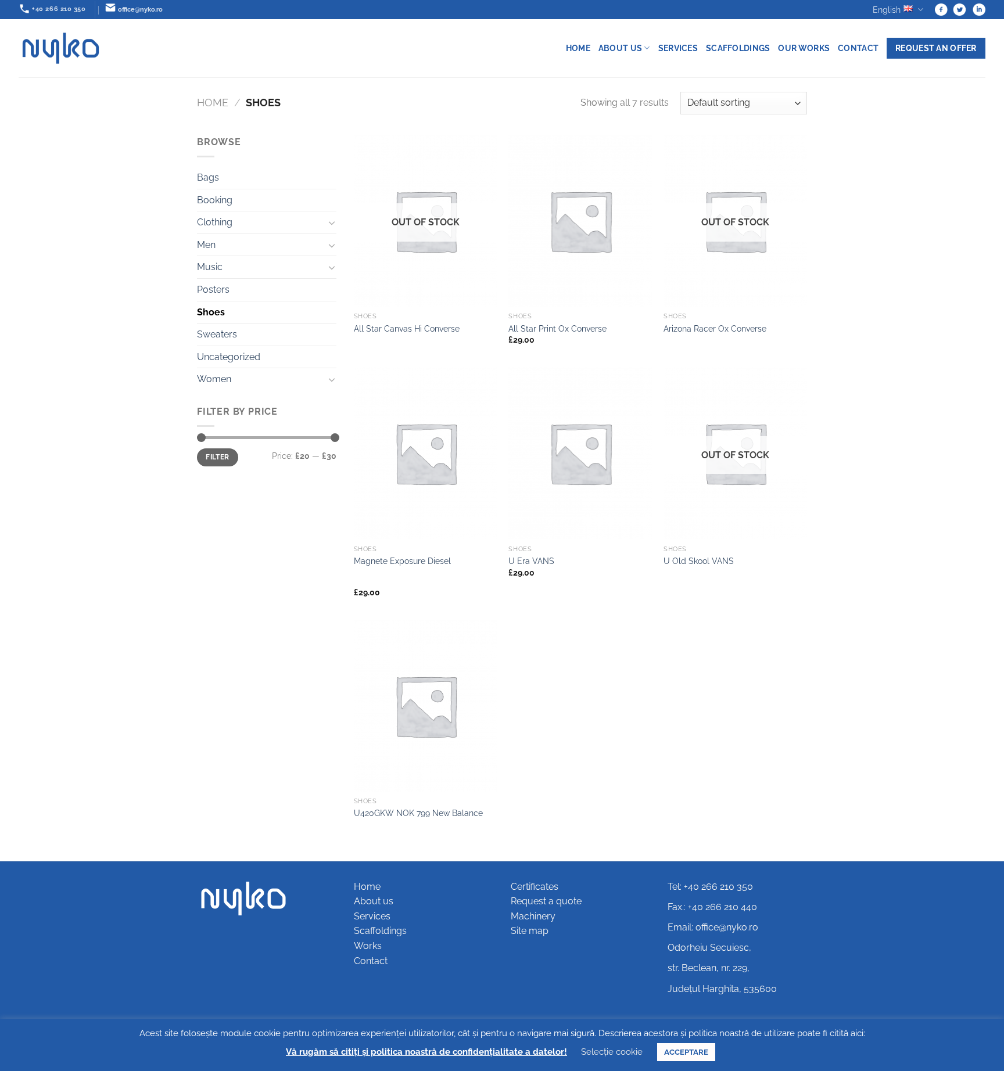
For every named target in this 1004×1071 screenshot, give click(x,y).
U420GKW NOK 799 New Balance (418, 813)
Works (368, 945)
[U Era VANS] (580, 453)
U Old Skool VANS (699, 561)
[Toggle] (331, 222)
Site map (529, 930)
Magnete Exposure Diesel (402, 561)
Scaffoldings (738, 48)
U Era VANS (531, 561)
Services (678, 48)
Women (214, 378)
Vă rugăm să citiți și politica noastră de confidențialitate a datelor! (426, 1052)
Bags (208, 177)
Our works (804, 48)
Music (210, 266)
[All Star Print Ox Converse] (580, 221)
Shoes (211, 312)
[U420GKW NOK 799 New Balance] (425, 706)
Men (206, 244)
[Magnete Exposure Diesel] (425, 453)
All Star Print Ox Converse (557, 328)
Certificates (534, 886)
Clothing (214, 222)
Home (578, 48)
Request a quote (546, 901)
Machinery (533, 916)
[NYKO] (61, 48)
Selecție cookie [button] (612, 1052)
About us (620, 48)
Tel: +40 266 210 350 (710, 886)
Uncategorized (228, 356)
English (887, 10)
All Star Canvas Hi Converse (407, 328)
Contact (858, 48)
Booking (214, 200)
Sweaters (217, 334)
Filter (217, 457)
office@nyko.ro (726, 927)
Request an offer (936, 48)
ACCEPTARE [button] (686, 1052)
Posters (213, 289)
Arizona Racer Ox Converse (715, 328)
